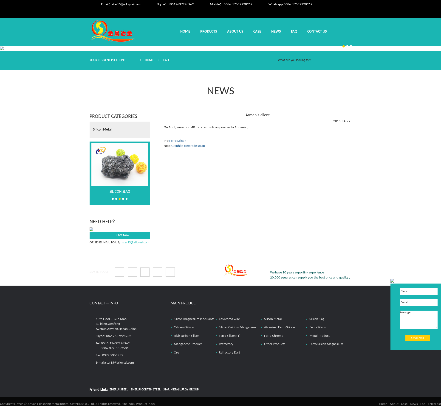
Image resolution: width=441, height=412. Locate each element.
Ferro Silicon (317, 327)
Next (145, 126)
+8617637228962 (181, 4)
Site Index (128, 404)
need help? (102, 222)
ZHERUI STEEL (119, 389)
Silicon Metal (102, 129)
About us (235, 31)
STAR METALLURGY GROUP (181, 389)
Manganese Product (188, 344)
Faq (294, 31)
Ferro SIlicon (177, 141)
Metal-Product (319, 336)
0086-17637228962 (298, 4)
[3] (343, 46)
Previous (145, 134)
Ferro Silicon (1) (229, 336)
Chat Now (122, 235)
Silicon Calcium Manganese (237, 327)
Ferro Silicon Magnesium (326, 344)
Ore (176, 352)
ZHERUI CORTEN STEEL (146, 389)
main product (184, 303)
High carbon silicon (187, 336)
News (276, 31)
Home (185, 31)
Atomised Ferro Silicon (279, 327)
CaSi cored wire (229, 319)
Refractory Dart (229, 352)
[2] (347, 46)
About (394, 404)
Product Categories (113, 116)
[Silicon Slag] (119, 164)
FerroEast (434, 404)
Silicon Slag (120, 192)
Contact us (317, 31)
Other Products (274, 344)
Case (257, 31)
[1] (351, 46)
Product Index (145, 404)
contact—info (104, 303)
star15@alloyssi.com (126, 4)
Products (208, 31)
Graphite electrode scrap (188, 146)
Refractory (226, 344)
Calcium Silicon (184, 327)
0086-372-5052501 (115, 348)
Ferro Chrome (273, 336)
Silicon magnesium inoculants (194, 319)
